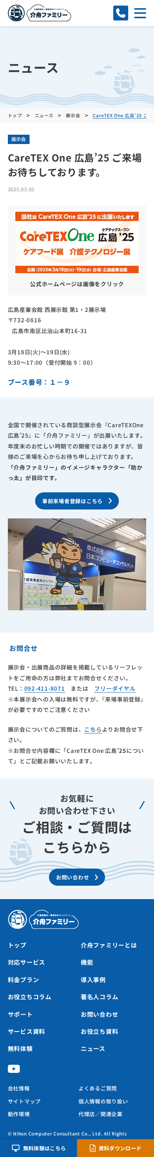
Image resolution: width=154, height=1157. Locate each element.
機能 (87, 962)
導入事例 (93, 979)
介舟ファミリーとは (109, 944)
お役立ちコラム (30, 996)
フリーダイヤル (114, 688)
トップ (17, 944)
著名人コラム (99, 996)
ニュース (93, 1048)
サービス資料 (27, 1031)
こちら (93, 729)
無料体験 (20, 1048)
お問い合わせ (99, 1014)
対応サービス (27, 962)
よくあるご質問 (97, 1088)
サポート (20, 1014)
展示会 (18, 139)
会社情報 (19, 1088)
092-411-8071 (44, 688)
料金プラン (23, 979)
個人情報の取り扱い (103, 1101)
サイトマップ (24, 1101)
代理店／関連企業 (100, 1114)
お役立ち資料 (99, 1031)
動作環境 (19, 1114)
